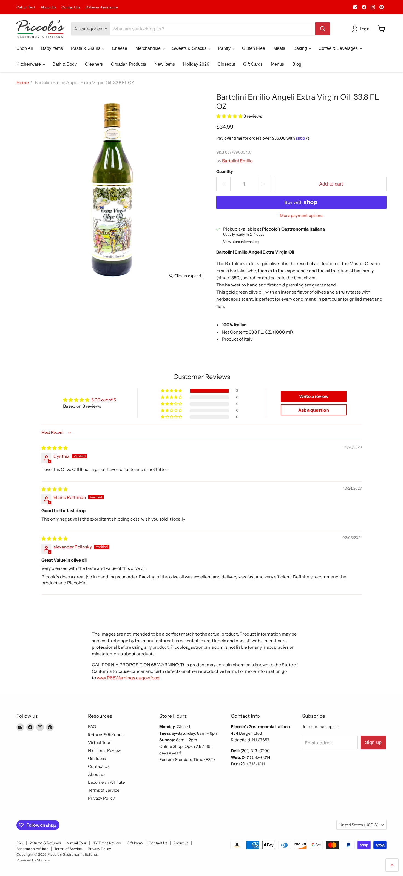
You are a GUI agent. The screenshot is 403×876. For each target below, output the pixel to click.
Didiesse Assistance (102, 7)
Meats (279, 48)
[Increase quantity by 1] (264, 184)
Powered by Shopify (33, 860)
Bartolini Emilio (237, 160)
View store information (241, 242)
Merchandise (148, 48)
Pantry (225, 48)
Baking (300, 48)
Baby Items (52, 48)
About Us (48, 7)
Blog (296, 64)
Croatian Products (128, 64)
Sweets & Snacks (190, 48)
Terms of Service (103, 790)
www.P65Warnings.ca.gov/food (128, 677)
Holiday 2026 (196, 64)
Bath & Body (64, 64)
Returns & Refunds (105, 734)
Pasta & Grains (86, 48)
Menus (277, 64)
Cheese (119, 48)
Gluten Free (253, 48)
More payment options (301, 215)
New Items (164, 64)
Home (22, 82)
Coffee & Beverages (339, 48)
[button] (361, 28)
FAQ (92, 726)
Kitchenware (29, 64)
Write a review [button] (313, 396)
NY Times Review (104, 750)
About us (96, 774)
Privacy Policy (101, 798)
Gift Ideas (97, 758)
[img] (54, 447)
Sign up (373, 742)
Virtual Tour (99, 742)
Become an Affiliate (106, 782)
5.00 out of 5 (103, 400)
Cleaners (94, 64)
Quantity (224, 171)
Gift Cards (253, 64)
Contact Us (70, 7)
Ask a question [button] (313, 410)
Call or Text (25, 7)
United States (358, 824)
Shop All (24, 48)
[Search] (322, 28)
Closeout (226, 64)
